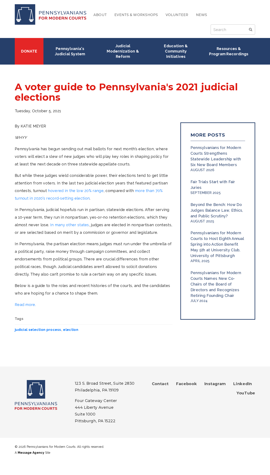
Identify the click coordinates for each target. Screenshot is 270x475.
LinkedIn (242, 384)
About (100, 15)
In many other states (69, 225)
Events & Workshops (136, 15)
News (201, 15)
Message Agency (31, 452)
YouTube (245, 393)
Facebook (186, 384)
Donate (29, 51)
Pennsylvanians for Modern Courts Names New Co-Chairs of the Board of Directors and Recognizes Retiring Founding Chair (215, 284)
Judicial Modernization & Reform (123, 51)
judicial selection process (38, 330)
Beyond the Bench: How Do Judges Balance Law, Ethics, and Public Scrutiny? (216, 210)
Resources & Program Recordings (228, 51)
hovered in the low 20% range (75, 190)
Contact (160, 384)
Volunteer (177, 15)
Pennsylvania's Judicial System (70, 51)
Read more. (25, 304)
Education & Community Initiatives (176, 51)
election (70, 330)
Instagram (215, 384)
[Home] (50, 14)
